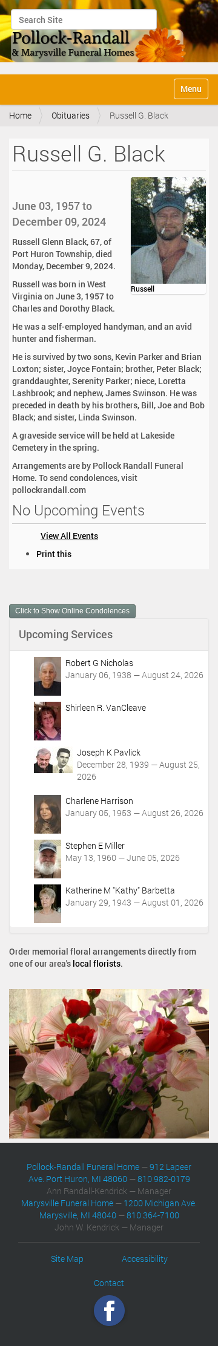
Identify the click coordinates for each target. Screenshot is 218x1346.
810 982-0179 (163, 1178)
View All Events (69, 535)
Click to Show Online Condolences (72, 611)
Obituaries (70, 115)
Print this (53, 554)
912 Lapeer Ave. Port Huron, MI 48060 (110, 1172)
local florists (97, 963)
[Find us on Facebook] (109, 1310)
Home (20, 115)
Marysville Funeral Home (67, 1203)
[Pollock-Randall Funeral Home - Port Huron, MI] (99, 35)
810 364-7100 (153, 1215)
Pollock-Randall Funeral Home (83, 1166)
